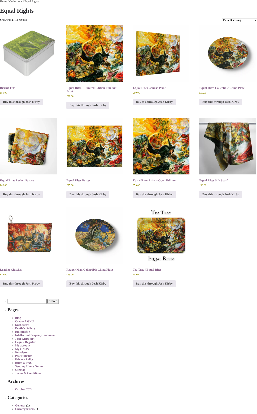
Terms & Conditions (28, 373)
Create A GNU (24, 321)
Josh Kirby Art (24, 338)
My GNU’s (22, 349)
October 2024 (23, 389)
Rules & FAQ (23, 363)
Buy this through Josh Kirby (21, 102)
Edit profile (22, 331)
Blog (18, 318)
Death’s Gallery (25, 328)
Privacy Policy (24, 359)
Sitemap (20, 369)
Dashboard (22, 324)
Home (3, 1)
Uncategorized (24, 409)
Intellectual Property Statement (35, 335)
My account (22, 345)
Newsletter (22, 352)
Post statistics (23, 356)
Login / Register (25, 342)
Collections (15, 1)
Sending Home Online (29, 366)
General (20, 405)
